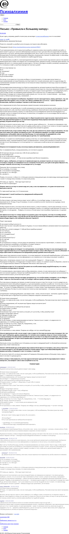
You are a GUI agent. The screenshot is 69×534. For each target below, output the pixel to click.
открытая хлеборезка (42, 36)
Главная (5, 18)
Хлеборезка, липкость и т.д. (8, 520)
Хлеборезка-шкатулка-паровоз (9, 524)
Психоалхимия (14, 11)
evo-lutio (16, 514)
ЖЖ (8, 517)
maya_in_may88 (4, 39)
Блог (4, 20)
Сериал (5, 21)
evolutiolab (3, 517)
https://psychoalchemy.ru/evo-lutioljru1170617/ (27, 47)
